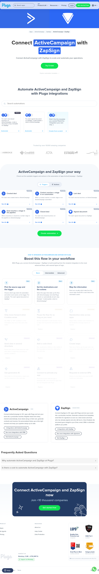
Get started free (83, 5)
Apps (31, 31)
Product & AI (42, 4)
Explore (40, 329)
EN (95, 5)
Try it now (49, 66)
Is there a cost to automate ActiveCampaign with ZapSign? (29, 468)
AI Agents (3, 531)
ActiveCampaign (39, 31)
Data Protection (39, 534)
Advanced (61, 273)
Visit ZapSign (61, 438)
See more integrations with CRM (15, 432)
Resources (54, 5)
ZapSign (48, 31)
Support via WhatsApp (27, 559)
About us (37, 527)
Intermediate (49, 273)
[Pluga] (6, 557)
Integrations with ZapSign (65, 429)
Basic (38, 273)
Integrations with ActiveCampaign (17, 428)
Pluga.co (6, 5)
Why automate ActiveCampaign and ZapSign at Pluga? (28, 460)
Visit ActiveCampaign (12, 437)
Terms (19, 570)
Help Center (38, 531)
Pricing (63, 5)
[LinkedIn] (98, 570)
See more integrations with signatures (68, 433)
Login (72, 5)
